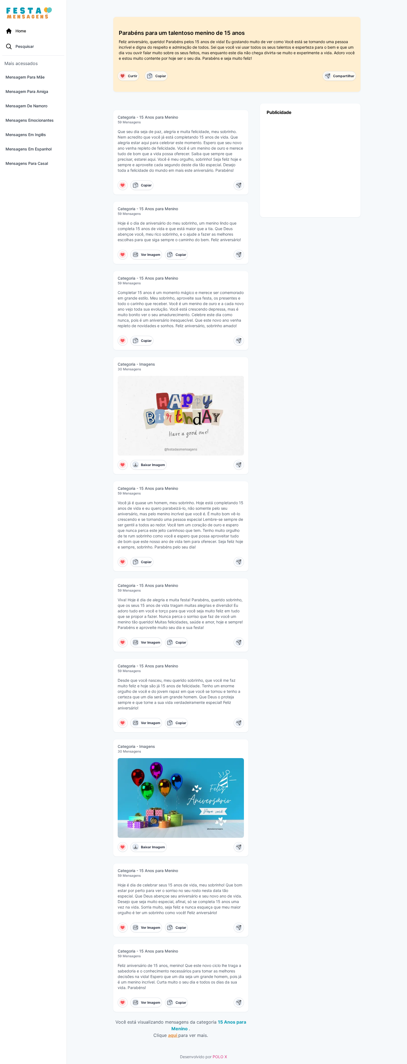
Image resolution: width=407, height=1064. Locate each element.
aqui (173, 1035)
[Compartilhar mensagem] (239, 185)
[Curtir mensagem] (123, 185)
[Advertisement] (310, 164)
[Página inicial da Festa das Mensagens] (30, 13)
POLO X (220, 1056)
